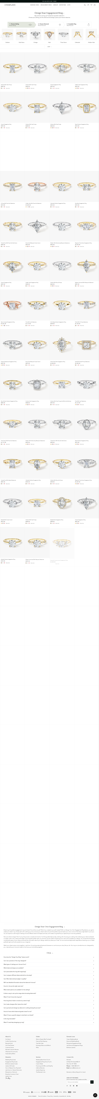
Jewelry (55, 5)
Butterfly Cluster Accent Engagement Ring (59, 559)
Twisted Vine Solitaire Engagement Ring (34, 678)
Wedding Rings (34, 5)
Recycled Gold (8, 1043)
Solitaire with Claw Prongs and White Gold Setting (60, 401)
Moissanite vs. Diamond (11, 1072)
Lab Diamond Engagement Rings (75, 1045)
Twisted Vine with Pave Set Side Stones (9, 243)
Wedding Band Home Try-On (43, 1059)
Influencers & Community (11, 1051)
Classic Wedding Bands (72, 1039)
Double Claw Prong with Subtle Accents (58, 598)
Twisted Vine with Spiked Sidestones (8, 480)
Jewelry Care (8, 1076)
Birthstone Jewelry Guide (11, 1064)
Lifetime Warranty (40, 1068)
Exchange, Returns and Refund (43, 1045)
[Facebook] (67, 1086)
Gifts (68, 5)
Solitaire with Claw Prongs (6, 84)
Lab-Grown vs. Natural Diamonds (13, 1070)
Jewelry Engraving (40, 1070)
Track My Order (39, 1043)
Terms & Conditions (42, 1096)
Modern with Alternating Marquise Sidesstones (60, 243)
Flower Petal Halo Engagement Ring (57, 361)
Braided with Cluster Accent (6, 519)
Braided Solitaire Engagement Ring (8, 559)
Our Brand (7, 1039)
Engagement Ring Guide (11, 1062)
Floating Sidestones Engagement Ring (8, 361)
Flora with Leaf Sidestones (31, 322)
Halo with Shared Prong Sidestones (82, 361)
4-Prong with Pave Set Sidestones (8, 203)
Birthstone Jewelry (71, 1047)
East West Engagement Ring (81, 203)
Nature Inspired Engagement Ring (8, 322)
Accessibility (56, 1096)
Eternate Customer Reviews (12, 1049)
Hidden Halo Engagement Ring (81, 84)
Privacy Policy (50, 1096)
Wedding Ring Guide (10, 1059)
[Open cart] (94, 5)
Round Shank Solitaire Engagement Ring (9, 401)
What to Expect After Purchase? (43, 1039)
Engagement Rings (46, 5)
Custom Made (39, 1064)
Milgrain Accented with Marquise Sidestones (84, 282)
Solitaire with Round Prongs (56, 282)
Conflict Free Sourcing (10, 1041)
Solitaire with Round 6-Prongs (56, 480)
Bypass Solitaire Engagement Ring (82, 559)
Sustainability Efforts (10, 1053)
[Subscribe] (92, 1082)
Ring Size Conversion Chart (11, 1074)
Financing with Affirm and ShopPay (44, 1066)
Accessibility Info (62, 1096)
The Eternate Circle (40, 1072)
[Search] (85, 5)
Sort (49, 46)
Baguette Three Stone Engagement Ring (83, 243)
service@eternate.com (75, 1068)
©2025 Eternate (32, 1096)
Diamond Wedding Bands (73, 1041)
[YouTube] (76, 1086)
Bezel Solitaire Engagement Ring (81, 124)
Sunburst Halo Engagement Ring (32, 401)
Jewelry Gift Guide (9, 1066)
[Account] (88, 5)
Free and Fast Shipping (41, 1041)
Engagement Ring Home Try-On (44, 1062)
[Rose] (4, 88)
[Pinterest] (73, 1086)
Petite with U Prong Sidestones (81, 322)
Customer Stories (9, 1047)
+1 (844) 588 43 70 (74, 1066)
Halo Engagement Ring (5, 717)
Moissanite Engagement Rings (74, 1043)
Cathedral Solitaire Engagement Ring (57, 203)
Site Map (69, 1096)
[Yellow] (1, 88)
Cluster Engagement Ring (55, 84)
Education (8, 1057)
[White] (2, 88)
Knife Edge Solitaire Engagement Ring (58, 322)
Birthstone (62, 5)
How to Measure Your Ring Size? (13, 1068)
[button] (95, 1095)
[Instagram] (70, 1086)
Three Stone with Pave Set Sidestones (9, 440)
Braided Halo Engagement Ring (56, 519)
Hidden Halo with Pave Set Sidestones (33, 203)
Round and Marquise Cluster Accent (33, 243)
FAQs (37, 1047)
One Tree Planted (9, 1045)
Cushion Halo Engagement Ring (32, 598)
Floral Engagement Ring (55, 678)
